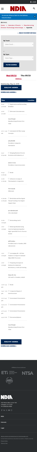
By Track (6, 40)
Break (11, 173)
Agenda (29, 27)
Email (5, 22)
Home (3, 25)
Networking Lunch (15, 220)
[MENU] (2, 8)
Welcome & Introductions (17, 111)
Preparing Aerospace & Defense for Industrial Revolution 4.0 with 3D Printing (17, 265)
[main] (18, 195)
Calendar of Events (14, 25)
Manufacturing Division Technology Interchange (17, 26)
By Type (6, 54)
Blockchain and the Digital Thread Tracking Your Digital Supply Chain (16, 201)
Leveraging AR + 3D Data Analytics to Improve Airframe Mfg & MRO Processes (16, 255)
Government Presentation (17, 298)
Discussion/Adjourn (15, 317)
